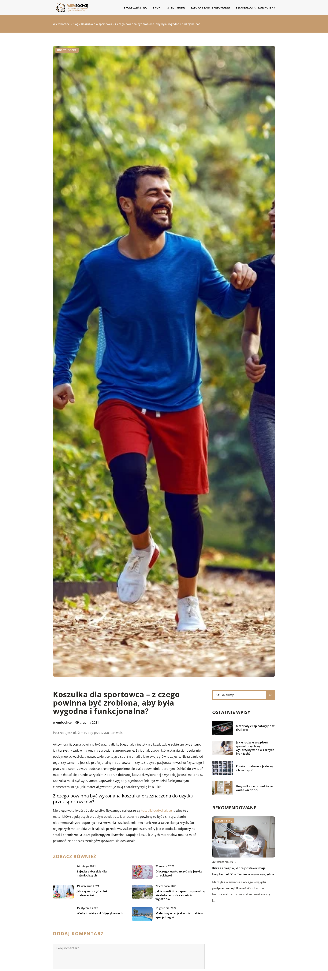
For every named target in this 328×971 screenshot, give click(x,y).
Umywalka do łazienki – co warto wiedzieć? (254, 788)
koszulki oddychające (156, 810)
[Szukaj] (270, 695)
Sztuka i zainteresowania (210, 7)
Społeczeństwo (135, 7)
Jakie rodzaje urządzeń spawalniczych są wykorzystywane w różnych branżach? (255, 748)
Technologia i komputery (255, 7)
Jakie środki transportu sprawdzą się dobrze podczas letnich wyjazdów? (180, 895)
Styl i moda (176, 7)
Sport (157, 7)
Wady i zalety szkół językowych (100, 913)
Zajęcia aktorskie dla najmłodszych (92, 873)
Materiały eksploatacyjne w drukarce (255, 728)
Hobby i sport (66, 50)
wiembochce (62, 722)
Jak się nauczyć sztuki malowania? (92, 893)
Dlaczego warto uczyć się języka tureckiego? (179, 873)
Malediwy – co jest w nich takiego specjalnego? (179, 915)
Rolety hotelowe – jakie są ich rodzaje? (254, 768)
